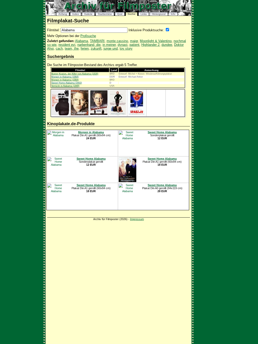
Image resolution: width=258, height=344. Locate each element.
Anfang (62, 14)
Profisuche (88, 36)
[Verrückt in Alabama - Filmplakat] (136, 114)
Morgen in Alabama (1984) (65, 77)
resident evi (66, 45)
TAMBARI (97, 41)
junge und (111, 48)
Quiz (119, 14)
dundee (167, 45)
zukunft (96, 48)
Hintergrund (159, 14)
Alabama (81, 41)
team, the (72, 48)
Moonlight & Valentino (156, 41)
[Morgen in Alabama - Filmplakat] (79, 114)
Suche (131, 14)
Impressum (137, 219)
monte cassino (117, 41)
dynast (122, 45)
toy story (126, 48)
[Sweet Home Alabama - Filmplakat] (117, 114)
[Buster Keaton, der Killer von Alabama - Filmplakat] (60, 114)
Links (144, 14)
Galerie (88, 14)
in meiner (109, 45)
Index (75, 14)
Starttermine (105, 14)
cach (59, 48)
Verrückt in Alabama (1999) (65, 86)
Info (173, 14)
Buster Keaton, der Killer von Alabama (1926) (74, 74)
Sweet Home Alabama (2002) (66, 83)
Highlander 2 (150, 45)
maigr (134, 41)
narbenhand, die (89, 45)
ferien (85, 48)
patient (134, 45)
